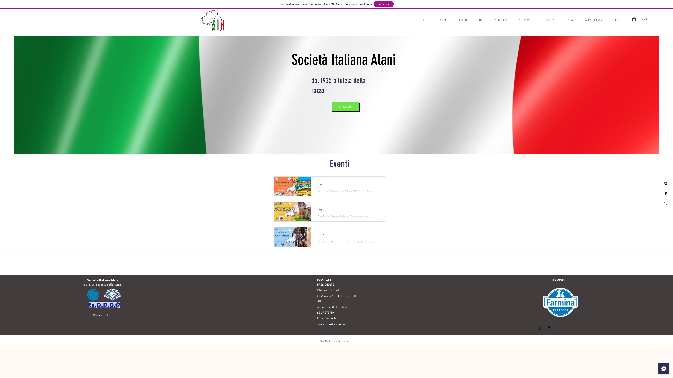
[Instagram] (666, 183)
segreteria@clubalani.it (332, 324)
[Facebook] (666, 193)
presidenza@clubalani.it (333, 307)
